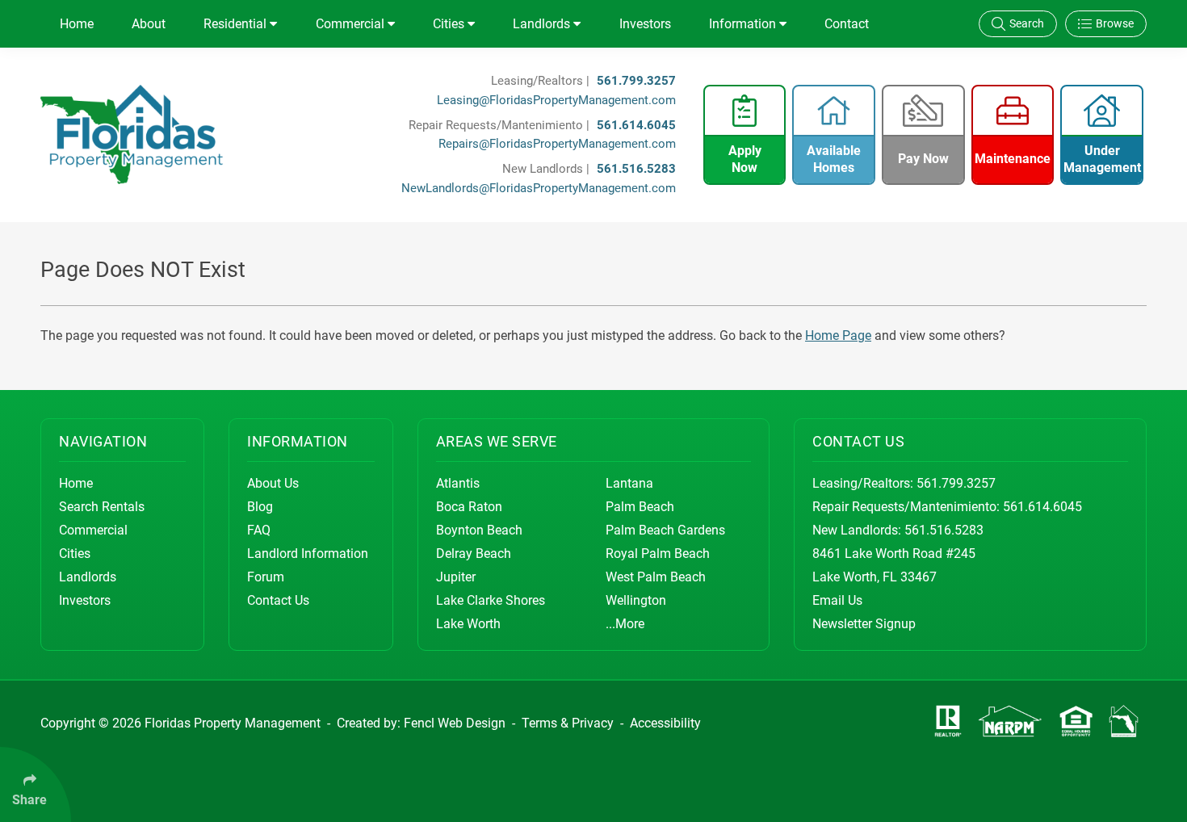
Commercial (352, 23)
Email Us (837, 600)
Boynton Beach (479, 530)
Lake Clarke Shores (490, 600)
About (149, 23)
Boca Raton (469, 506)
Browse (1115, 23)
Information (744, 23)
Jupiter (456, 577)
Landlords (543, 23)
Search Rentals (102, 506)
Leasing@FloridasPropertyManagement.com (556, 100)
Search (1026, 23)
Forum (265, 577)
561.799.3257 (636, 80)
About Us (273, 483)
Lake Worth (468, 623)
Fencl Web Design (454, 723)
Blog (260, 506)
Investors (645, 23)
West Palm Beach (656, 577)
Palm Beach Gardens (665, 530)
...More (625, 623)
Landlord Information (307, 553)
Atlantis (458, 483)
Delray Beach (473, 553)
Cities (450, 23)
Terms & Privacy (568, 723)
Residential (236, 23)
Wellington (636, 600)
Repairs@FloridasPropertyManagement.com (557, 143)
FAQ (259, 530)
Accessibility (665, 723)
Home (77, 23)
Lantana (629, 483)
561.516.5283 (636, 168)
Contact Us (278, 600)
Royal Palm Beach (658, 553)
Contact (846, 23)
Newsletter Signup (864, 623)
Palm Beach (640, 506)
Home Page (838, 335)
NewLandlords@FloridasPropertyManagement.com (538, 188)
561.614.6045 (636, 125)
